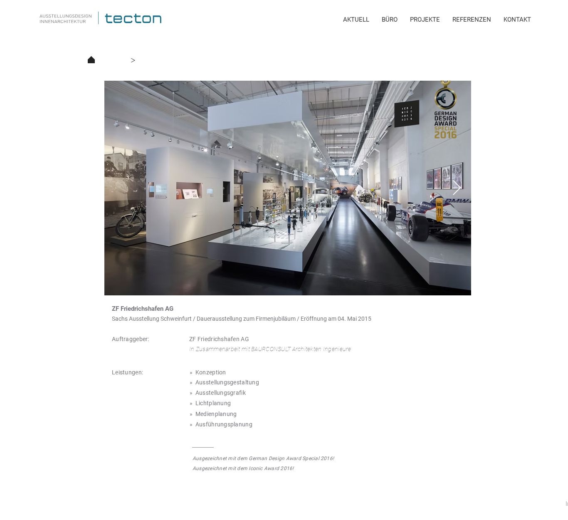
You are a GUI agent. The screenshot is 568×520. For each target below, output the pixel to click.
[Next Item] (457, 188)
